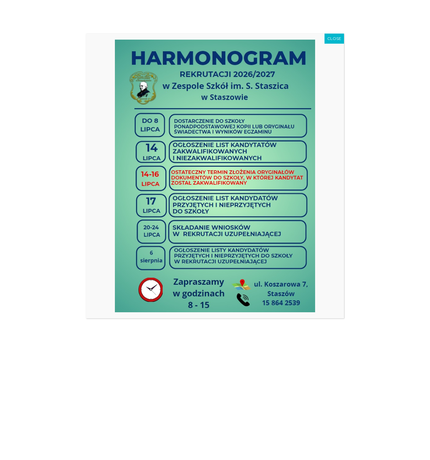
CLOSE (334, 38)
